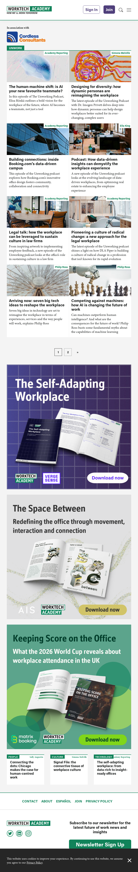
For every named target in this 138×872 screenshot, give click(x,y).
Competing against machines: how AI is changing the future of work (99, 305)
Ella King (125, 125)
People (13, 756)
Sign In (91, 9)
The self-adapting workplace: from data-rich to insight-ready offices (112, 768)
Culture (57, 756)
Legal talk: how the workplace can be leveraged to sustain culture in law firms (35, 236)
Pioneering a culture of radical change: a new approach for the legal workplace (99, 236)
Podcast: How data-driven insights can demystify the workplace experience (94, 163)
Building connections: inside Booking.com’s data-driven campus (34, 163)
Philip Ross (61, 267)
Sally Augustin (36, 757)
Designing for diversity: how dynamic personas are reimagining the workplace (96, 91)
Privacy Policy (34, 863)
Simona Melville (121, 53)
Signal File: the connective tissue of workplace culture (69, 766)
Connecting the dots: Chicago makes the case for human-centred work (24, 769)
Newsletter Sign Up (100, 844)
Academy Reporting (56, 53)
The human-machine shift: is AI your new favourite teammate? (36, 88)
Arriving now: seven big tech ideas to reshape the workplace (37, 302)
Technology (103, 756)
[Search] (121, 10)
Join (109, 9)
